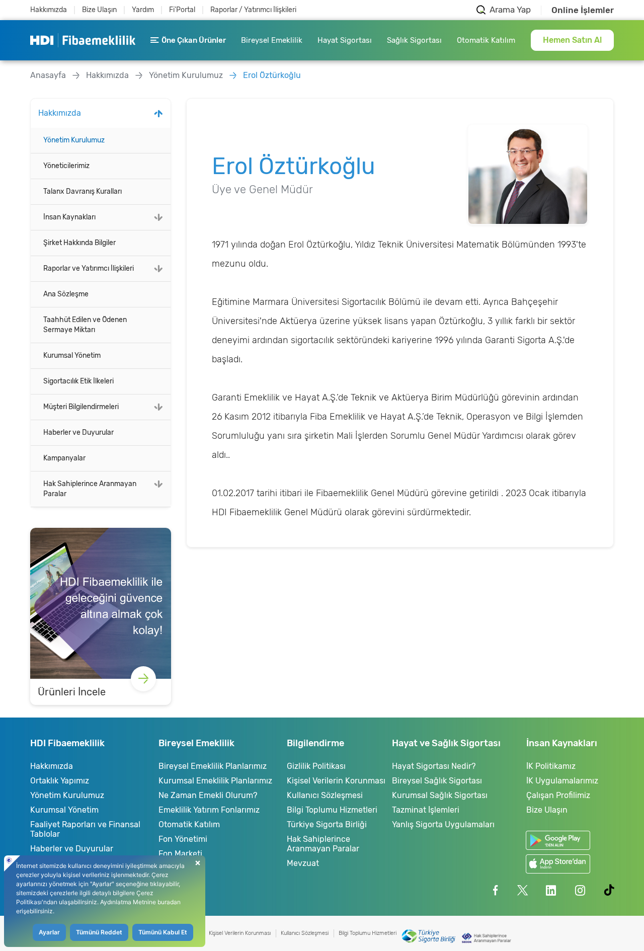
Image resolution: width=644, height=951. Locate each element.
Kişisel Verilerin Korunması (336, 780)
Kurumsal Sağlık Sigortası (440, 795)
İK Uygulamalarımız (562, 780)
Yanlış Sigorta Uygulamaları (443, 824)
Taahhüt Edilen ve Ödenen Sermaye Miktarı (85, 324)
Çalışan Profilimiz (558, 795)
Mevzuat (303, 863)
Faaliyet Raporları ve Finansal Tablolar (85, 829)
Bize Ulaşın (99, 10)
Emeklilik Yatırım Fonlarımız (209, 810)
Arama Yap (510, 10)
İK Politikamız (551, 766)
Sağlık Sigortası (414, 40)
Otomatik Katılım (486, 40)
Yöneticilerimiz (66, 166)
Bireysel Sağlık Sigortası (437, 780)
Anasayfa (48, 75)
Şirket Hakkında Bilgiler (79, 243)
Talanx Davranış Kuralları (82, 191)
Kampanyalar (64, 458)
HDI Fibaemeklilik (82, 40)
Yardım (143, 10)
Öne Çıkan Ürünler (194, 40)
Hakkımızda (48, 10)
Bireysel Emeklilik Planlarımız (212, 766)
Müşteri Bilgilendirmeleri (81, 407)
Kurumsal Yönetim (72, 355)
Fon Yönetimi (182, 839)
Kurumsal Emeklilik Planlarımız (215, 780)
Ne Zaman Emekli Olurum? (207, 795)
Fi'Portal (182, 10)
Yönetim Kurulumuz (186, 75)
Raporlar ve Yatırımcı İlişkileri (88, 268)
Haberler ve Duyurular (78, 432)
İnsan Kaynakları (69, 217)
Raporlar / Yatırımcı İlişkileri (253, 10)
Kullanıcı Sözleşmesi (325, 795)
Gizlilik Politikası (316, 766)
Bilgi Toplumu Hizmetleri (332, 810)
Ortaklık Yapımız (59, 780)
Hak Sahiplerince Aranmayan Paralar (89, 489)
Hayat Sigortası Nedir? (433, 766)
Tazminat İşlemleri (425, 810)
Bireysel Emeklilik (271, 40)
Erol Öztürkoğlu (272, 75)
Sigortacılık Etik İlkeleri (78, 381)
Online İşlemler (582, 10)
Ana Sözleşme (66, 294)
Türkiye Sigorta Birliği (327, 824)
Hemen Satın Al (572, 40)
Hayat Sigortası (344, 40)
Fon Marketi (180, 853)
